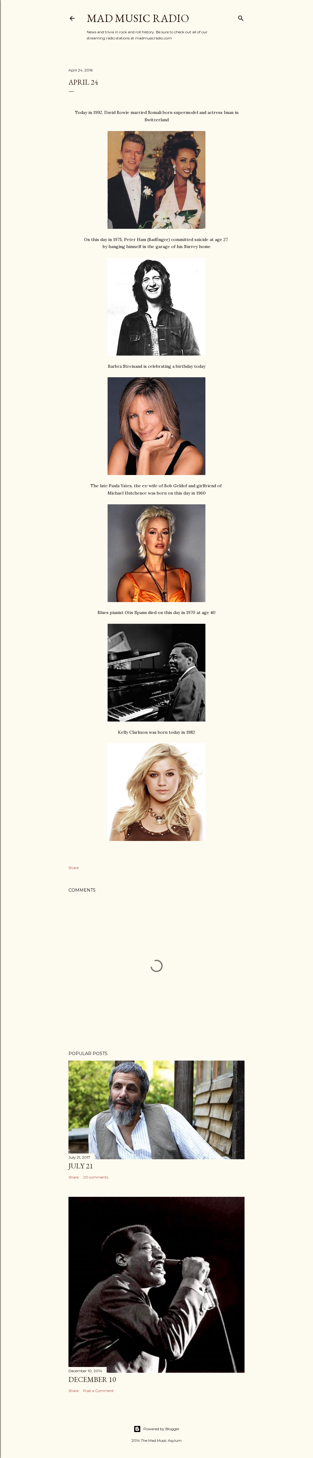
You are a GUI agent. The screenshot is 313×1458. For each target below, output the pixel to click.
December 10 (92, 1379)
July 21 (80, 1166)
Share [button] (73, 867)
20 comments (95, 1177)
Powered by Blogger (161, 1429)
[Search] (241, 17)
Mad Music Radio (138, 18)
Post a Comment (98, 1390)
